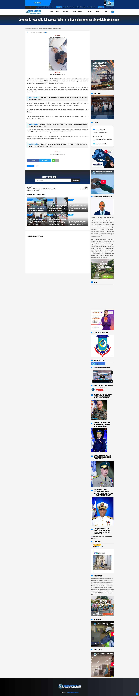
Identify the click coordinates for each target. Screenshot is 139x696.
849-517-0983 (99, 136)
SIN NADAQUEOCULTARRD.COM (72, 693)
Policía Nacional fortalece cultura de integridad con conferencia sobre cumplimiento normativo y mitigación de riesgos (77, 208)
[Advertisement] (96, 32)
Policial (37, 166)
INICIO (51, 12)
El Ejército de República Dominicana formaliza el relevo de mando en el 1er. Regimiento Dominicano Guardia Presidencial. (111, 7)
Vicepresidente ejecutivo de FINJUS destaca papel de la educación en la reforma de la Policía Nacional (77, 223)
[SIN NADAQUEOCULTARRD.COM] (69, 689)
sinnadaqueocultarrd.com (102, 143)
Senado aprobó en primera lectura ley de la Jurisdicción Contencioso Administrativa (62, 7)
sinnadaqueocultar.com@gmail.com (104, 140)
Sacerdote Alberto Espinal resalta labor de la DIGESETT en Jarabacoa (36, 209)
